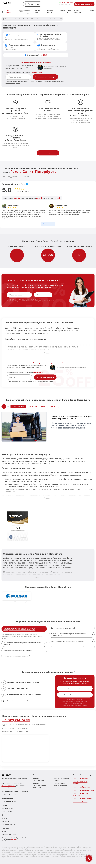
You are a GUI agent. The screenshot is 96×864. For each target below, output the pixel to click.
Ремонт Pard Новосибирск (82, 798)
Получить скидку (43, 295)
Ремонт (43, 406)
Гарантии (91, 10)
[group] (17, 597)
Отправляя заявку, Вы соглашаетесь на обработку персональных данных (30, 301)
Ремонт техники (34, 4)
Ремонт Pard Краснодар (82, 787)
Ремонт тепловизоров (38, 779)
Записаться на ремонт (45, 377)
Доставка (5, 815)
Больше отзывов (48, 224)
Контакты (5, 821)
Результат (53, 406)
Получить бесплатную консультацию (75, 695)
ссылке (14, 840)
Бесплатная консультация (45, 77)
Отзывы (62, 10)
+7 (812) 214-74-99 (66, 2)
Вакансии (5, 828)
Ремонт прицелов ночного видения (60, 784)
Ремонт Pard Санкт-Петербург (80, 782)
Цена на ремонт (7, 812)
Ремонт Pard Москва (80, 778)
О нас (69, 10)
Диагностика (32, 406)
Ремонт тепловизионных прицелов (39, 785)
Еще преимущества (48, 153)
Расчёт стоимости (8, 825)
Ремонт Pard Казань (80, 802)
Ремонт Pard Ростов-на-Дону (83, 790)
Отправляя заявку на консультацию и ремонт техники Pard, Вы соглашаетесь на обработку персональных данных (74, 702)
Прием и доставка (18, 406)
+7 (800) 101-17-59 (9, 794)
